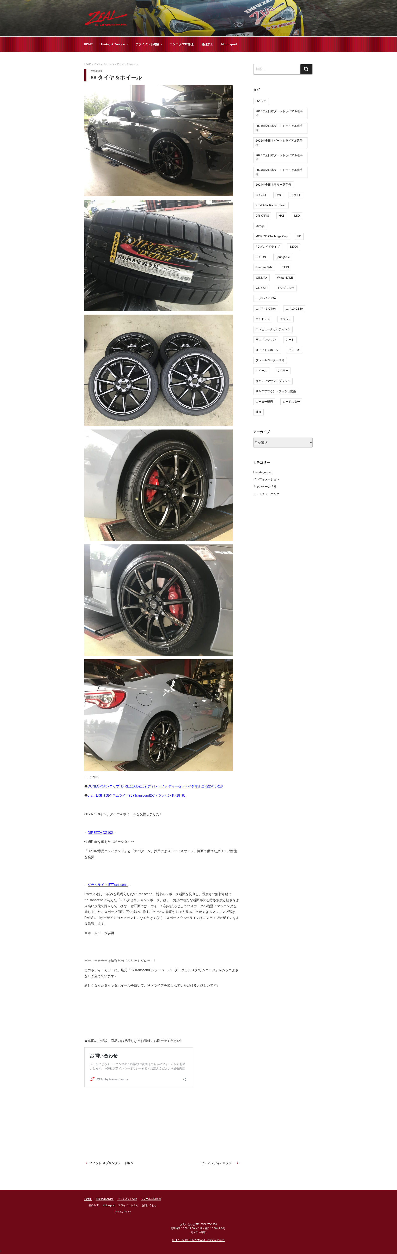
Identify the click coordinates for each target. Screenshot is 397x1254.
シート (290, 339)
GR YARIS (262, 215)
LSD (297, 215)
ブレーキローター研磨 (270, 360)
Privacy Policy (123, 1211)
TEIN (285, 267)
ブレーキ (294, 350)
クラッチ (285, 319)
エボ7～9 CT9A (266, 308)
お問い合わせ (149, 1205)
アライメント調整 (147, 44)
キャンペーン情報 (264, 486)
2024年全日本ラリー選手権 (273, 184)
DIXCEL (296, 195)
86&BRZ (261, 101)
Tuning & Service (113, 44)
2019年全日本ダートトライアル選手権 (279, 113)
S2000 (293, 246)
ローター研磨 (264, 401)
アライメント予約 (128, 1205)
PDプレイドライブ (268, 246)
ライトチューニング (266, 494)
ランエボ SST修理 (182, 44)
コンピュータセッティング (273, 329)
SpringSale (283, 257)
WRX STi (261, 288)
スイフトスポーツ (267, 350)
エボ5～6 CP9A (266, 298)
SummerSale (264, 267)
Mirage (260, 226)
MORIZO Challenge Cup (272, 236)
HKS (282, 215)
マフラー (282, 370)
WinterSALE (285, 277)
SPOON (261, 257)
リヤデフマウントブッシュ (273, 381)
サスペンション (266, 339)
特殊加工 (207, 44)
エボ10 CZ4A (294, 308)
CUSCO (261, 195)
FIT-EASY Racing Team (271, 205)
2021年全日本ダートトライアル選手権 (279, 128)
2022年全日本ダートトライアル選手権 (279, 143)
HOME (88, 44)
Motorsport (229, 44)
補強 (258, 412)
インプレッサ (285, 288)
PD (299, 236)
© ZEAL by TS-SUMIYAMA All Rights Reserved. (198, 1240)
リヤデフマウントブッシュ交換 (276, 391)
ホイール (261, 370)
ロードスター (291, 401)
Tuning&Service (105, 1199)
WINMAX (261, 277)
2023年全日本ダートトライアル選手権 (279, 157)
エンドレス (263, 319)
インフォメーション (266, 479)
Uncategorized (262, 472)
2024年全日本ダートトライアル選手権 (279, 172)
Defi (278, 195)
